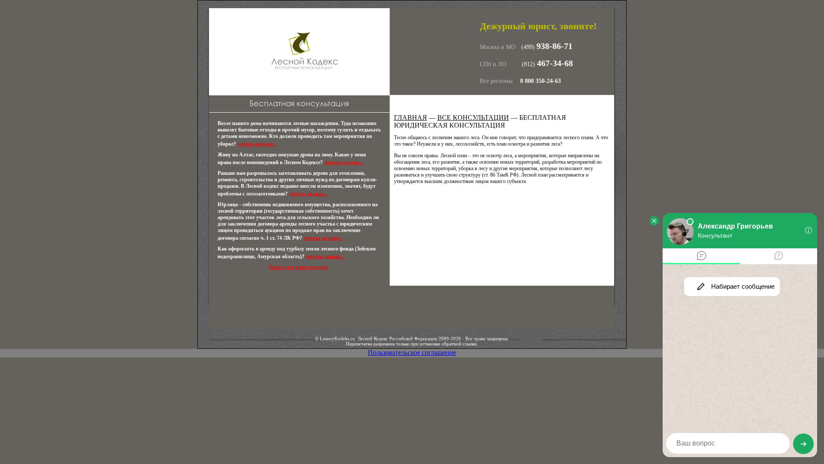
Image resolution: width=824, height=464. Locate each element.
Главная (410, 117)
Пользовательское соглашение (412, 352)
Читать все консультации (298, 267)
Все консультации (473, 117)
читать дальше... (257, 144)
